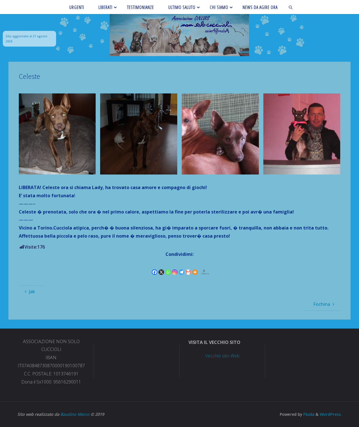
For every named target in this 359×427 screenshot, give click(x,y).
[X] (161, 267)
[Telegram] (181, 267)
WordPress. (331, 414)
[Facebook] (154, 267)
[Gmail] (188, 267)
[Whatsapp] (168, 267)
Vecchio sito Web (222, 356)
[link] (291, 7)
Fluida (308, 414)
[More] (195, 267)
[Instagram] (175, 267)
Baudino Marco (74, 414)
